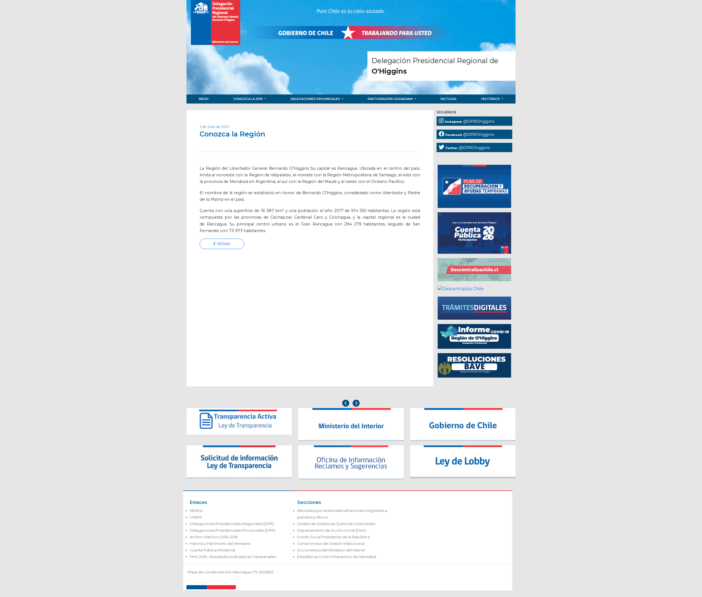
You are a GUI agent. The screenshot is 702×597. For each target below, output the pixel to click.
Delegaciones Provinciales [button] (316, 99)
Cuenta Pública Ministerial (212, 550)
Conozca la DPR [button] (248, 99)
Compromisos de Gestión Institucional (330, 544)
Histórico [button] (491, 99)
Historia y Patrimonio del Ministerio (220, 544)
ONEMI (196, 517)
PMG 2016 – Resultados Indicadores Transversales (233, 557)
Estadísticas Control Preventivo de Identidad (336, 557)
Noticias (449, 99)
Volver (223, 243)
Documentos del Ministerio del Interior (331, 550)
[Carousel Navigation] (351, 404)
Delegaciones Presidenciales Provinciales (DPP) (232, 530)
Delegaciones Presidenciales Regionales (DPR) (232, 524)
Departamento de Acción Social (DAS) (331, 530)
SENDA (196, 511)
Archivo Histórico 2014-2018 (214, 537)
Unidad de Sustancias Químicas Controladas (336, 524)
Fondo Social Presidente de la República (333, 537)
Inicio (204, 99)
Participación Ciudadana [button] (391, 99)
